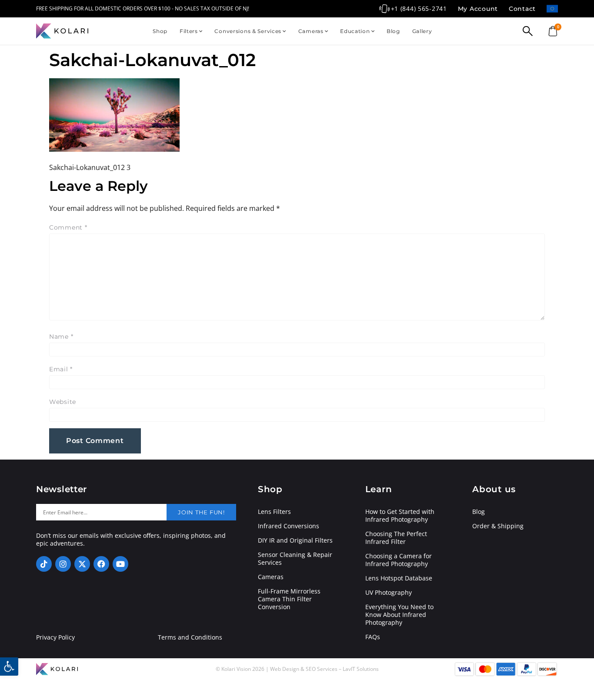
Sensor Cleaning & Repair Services (295, 559)
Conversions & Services (247, 31)
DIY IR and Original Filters (295, 540)
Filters (189, 31)
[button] (9, 666)
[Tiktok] (44, 564)
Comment (68, 227)
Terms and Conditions (190, 637)
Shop (160, 31)
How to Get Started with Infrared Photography (399, 515)
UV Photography (388, 593)
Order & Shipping (498, 526)
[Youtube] (120, 564)
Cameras (311, 31)
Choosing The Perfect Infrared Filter (396, 538)
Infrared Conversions (288, 526)
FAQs (372, 637)
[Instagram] (63, 564)
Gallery (422, 31)
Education (355, 31)
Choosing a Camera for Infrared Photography (398, 560)
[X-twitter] (82, 564)
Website (62, 402)
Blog (393, 31)
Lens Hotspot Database (398, 578)
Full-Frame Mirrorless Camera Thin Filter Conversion (289, 599)
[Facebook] (101, 564)
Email (61, 369)
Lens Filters (274, 512)
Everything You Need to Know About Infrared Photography (399, 615)
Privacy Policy (55, 637)
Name (61, 336)
